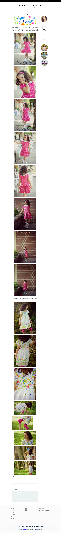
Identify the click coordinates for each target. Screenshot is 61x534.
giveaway (26, 514)
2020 (12, 508)
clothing (26, 509)
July (13, 511)
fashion (26, 510)
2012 (12, 518)
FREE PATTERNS (34, 10)
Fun (25, 513)
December (14, 510)
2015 (12, 516)
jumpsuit (26, 516)
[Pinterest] (14, 0)
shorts (25, 521)
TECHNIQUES (26, 10)
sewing (26, 520)
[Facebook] (12, 0)
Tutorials (26, 522)
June (13, 512)
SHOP (22, 10)
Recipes (26, 519)
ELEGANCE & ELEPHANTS (30, 5)
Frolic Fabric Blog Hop (15, 513)
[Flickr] (16, 0)
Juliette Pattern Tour (14, 514)
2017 (12, 509)
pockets (26, 518)
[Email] (15, 0)
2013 (12, 517)
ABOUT (38, 10)
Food (25, 512)
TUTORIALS (30, 10)
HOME (17, 10)
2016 (12, 515)
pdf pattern (26, 517)
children (26, 508)
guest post (26, 515)
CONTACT (43, 10)
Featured (26, 511)
